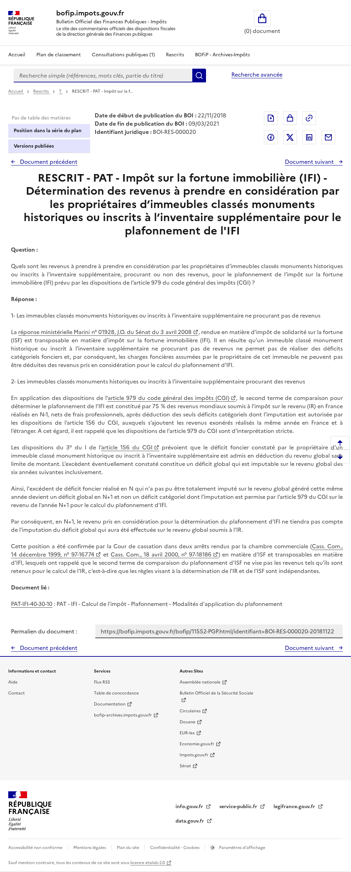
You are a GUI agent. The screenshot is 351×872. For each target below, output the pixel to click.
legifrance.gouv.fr (295, 806)
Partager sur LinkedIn (309, 137)
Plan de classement (58, 54)
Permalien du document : (44, 631)
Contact (16, 693)
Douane (187, 722)
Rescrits (175, 54)
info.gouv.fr (190, 806)
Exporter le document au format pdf (271, 118)
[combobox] (103, 75)
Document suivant (310, 162)
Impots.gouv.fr (194, 755)
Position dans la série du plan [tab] (48, 130)
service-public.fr (238, 806)
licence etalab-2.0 (147, 863)
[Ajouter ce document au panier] (290, 118)
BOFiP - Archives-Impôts (222, 54)
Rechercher (199, 75)
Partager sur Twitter (290, 137)
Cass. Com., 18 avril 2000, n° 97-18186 (161, 554)
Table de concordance (116, 693)
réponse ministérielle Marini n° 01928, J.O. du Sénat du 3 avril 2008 (105, 332)
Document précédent (48, 162)
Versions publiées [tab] (34, 146)
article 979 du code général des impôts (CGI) (168, 398)
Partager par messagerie (328, 137)
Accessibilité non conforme (35, 848)
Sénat (185, 766)
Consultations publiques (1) (123, 54)
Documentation (109, 704)
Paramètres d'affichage (241, 848)
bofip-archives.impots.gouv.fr (123, 715)
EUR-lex (187, 733)
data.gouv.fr (190, 821)
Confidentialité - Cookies (175, 848)
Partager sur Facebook (271, 137)
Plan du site (128, 848)
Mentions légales (90, 848)
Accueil (16, 54)
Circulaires (190, 711)
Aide (12, 682)
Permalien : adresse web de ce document (309, 118)
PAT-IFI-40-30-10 (31, 604)
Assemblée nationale (200, 682)
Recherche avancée (256, 74)
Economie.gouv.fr (197, 744)
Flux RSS (102, 682)
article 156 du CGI (127, 447)
